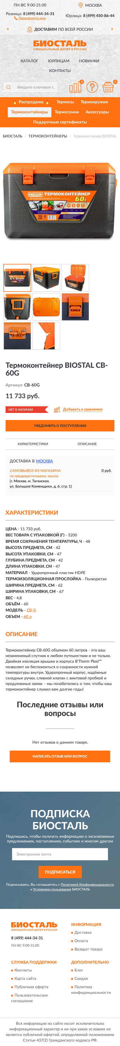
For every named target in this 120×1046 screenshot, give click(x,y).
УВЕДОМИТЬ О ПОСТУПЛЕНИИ (60, 426)
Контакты (60, 71)
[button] (30, 18)
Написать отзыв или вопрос (60, 756)
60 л (28, 617)
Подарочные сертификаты (60, 122)
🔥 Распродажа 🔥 (31, 102)
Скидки (81, 979)
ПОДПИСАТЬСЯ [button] (60, 872)
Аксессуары (97, 112)
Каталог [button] (30, 61)
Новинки (89, 61)
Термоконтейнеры (29, 112)
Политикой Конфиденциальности (87, 884)
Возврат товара (88, 949)
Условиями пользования (52, 889)
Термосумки (67, 112)
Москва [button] (44, 461)
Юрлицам (58, 61)
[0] (108, 87)
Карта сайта (25, 979)
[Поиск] (8, 87)
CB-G (31, 610)
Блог (79, 971)
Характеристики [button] (33, 444)
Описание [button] (87, 444)
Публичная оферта (31, 987)
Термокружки (94, 102)
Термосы (65, 102)
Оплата (81, 941)
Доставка (83, 933)
